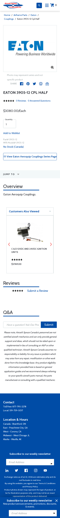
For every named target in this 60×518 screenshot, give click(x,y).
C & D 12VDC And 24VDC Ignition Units (29, 250)
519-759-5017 (16, 410)
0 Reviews (21, 101)
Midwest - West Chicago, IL (16, 435)
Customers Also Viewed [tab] (24, 211)
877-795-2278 (19, 406)
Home (7, 15)
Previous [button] (9, 244)
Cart (56, 5)
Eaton (33, 15)
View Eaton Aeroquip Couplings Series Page (31, 156)
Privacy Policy (32, 486)
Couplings (9, 18)
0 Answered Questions (39, 101)
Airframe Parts (20, 15)
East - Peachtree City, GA (15, 427)
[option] (30, 48)
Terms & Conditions (46, 483)
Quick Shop (30, 264)
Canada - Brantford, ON (14, 423)
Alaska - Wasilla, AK (12, 439)
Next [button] (51, 244)
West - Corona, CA (12, 431)
